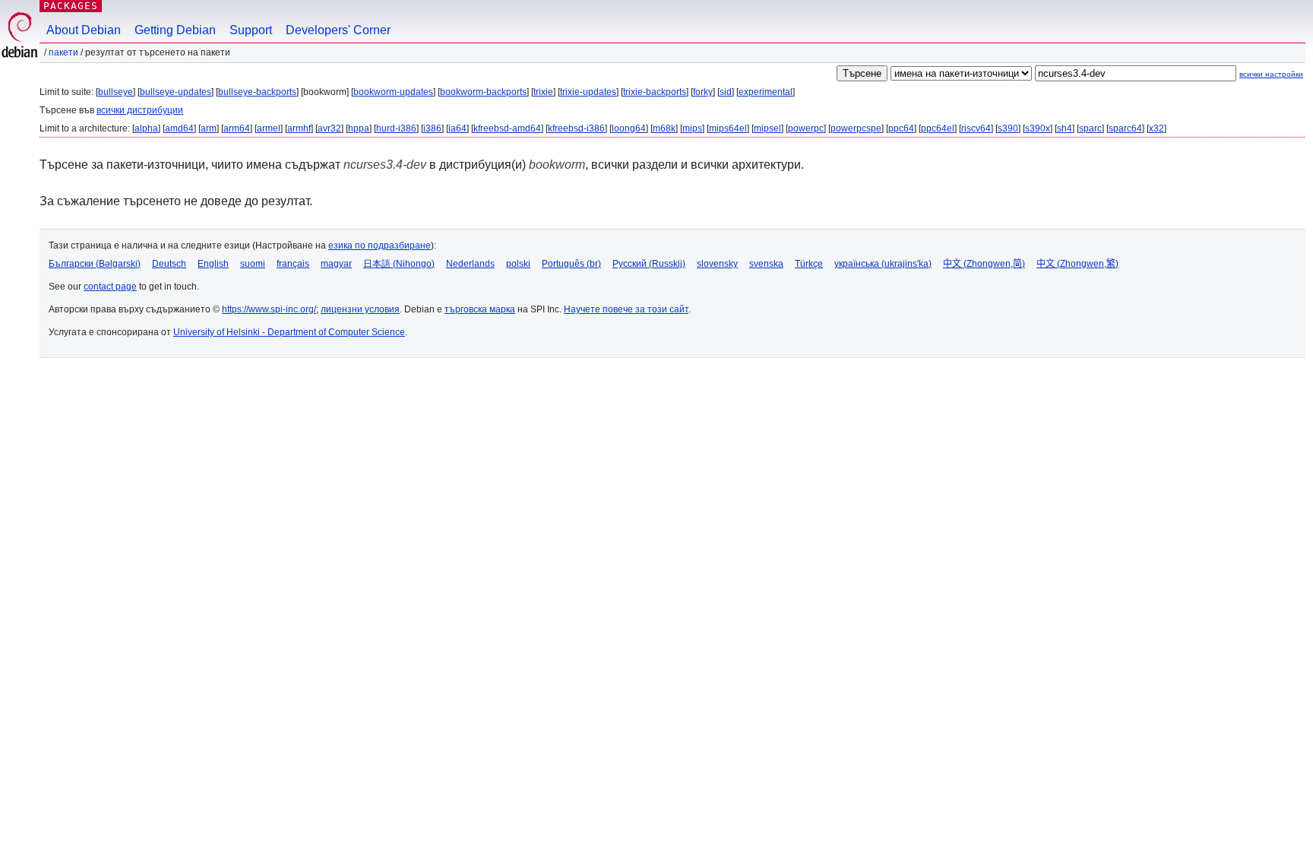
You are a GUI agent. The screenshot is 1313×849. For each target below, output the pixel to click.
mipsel (767, 128)
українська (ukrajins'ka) (883, 263)
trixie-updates (588, 92)
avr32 (329, 128)
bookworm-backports (483, 92)
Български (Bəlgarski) (95, 263)
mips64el (728, 128)
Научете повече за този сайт (626, 309)
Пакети (63, 52)
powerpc (806, 128)
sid (726, 92)
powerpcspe (856, 128)
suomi (252, 263)
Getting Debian (175, 30)
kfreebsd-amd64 (507, 128)
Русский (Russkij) (648, 263)
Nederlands (470, 263)
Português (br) (571, 263)
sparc (1090, 128)
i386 (432, 128)
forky (703, 92)
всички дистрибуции (139, 110)
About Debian (83, 30)
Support (250, 30)
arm (209, 128)
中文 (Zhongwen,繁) (1077, 263)
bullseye (115, 92)
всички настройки (1271, 74)
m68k (664, 128)
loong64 (629, 128)
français (293, 263)
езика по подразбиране (379, 245)
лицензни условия (360, 309)
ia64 (457, 128)
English (213, 263)
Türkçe (809, 263)
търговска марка (480, 309)
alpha (146, 128)
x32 (1156, 128)
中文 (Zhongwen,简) (984, 263)
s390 (1008, 128)
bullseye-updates (175, 92)
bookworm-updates (393, 92)
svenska (766, 263)
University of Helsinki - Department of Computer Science (289, 332)
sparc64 (1125, 128)
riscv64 (976, 128)
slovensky (717, 263)
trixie (543, 92)
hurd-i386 (396, 128)
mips (692, 128)
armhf (299, 128)
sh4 (1064, 128)
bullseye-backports (257, 92)
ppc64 (901, 128)
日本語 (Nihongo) (399, 263)
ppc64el (937, 128)
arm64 (236, 128)
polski (518, 263)
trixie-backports (654, 92)
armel (268, 128)
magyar (336, 263)
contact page (110, 286)
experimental (766, 92)
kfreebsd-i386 (576, 128)
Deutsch (169, 263)
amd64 (179, 128)
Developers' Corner (338, 30)
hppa (358, 128)
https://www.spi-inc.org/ (269, 309)
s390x (1037, 128)
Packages (70, 5)
